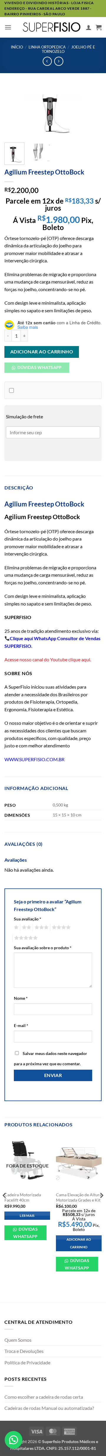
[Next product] (47, 61)
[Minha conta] (89, 27)
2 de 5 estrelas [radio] (25, 927)
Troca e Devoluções (24, 1351)
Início (17, 47)
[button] (7, 27)
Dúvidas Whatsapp (39, 367)
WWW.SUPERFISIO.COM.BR (34, 759)
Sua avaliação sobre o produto (43, 947)
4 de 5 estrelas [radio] (60, 927)
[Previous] (14, 112)
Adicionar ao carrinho (41, 351)
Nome (21, 998)
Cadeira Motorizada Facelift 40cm (22, 1197)
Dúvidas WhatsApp (25, 1233)
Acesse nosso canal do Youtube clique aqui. (47, 659)
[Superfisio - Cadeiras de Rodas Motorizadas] (51, 27)
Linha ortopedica (47, 47)
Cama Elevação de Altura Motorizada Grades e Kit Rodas (79, 1199)
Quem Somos (18, 1340)
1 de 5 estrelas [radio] (15, 927)
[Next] (92, 112)
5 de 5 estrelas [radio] (25, 938)
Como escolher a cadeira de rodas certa (43, 1397)
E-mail (21, 1025)
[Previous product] (58, 61)
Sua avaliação (27, 918)
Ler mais (27, 1215)
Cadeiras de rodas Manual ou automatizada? (49, 1408)
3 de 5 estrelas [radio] (41, 927)
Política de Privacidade (27, 1362)
